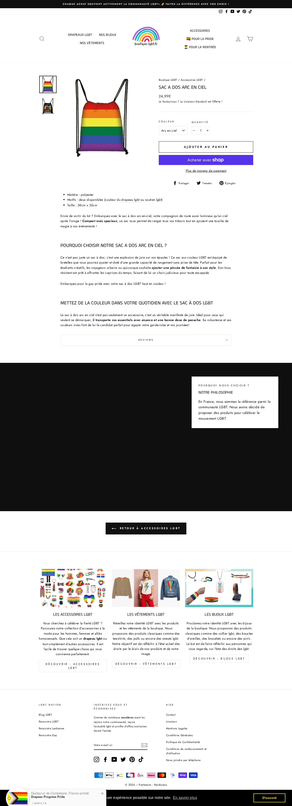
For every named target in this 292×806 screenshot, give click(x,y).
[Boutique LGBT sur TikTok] (141, 759)
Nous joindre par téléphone (183, 760)
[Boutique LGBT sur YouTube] (114, 759)
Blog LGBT (45, 715)
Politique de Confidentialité (183, 742)
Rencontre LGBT (49, 721)
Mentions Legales (177, 728)
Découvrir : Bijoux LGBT (219, 659)
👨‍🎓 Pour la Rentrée (200, 47)
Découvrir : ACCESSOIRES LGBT (73, 666)
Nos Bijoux (107, 34)
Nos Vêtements (92, 43)
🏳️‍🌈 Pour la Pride (200, 39)
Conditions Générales (179, 735)
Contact (170, 715)
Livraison (171, 721)
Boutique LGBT (168, 80)
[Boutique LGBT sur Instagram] (96, 759)
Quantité (200, 122)
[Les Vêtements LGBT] (146, 588)
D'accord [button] (269, 798)
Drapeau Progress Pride (48, 788)
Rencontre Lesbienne (51, 728)
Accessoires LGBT (192, 80)
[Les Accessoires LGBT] (73, 588)
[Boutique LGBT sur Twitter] (123, 759)
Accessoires (200, 30)
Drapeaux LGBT (80, 34)
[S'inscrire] (144, 745)
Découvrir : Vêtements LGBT (146, 664)
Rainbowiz (160, 785)
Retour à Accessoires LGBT (149, 528)
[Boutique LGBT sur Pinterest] (132, 759)
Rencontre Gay (48, 735)
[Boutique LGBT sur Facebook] (105, 759)
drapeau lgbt (130, 199)
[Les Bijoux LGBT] (219, 588)
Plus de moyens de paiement (206, 170)
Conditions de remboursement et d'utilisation (186, 751)
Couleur (166, 121)
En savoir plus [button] (185, 798)
